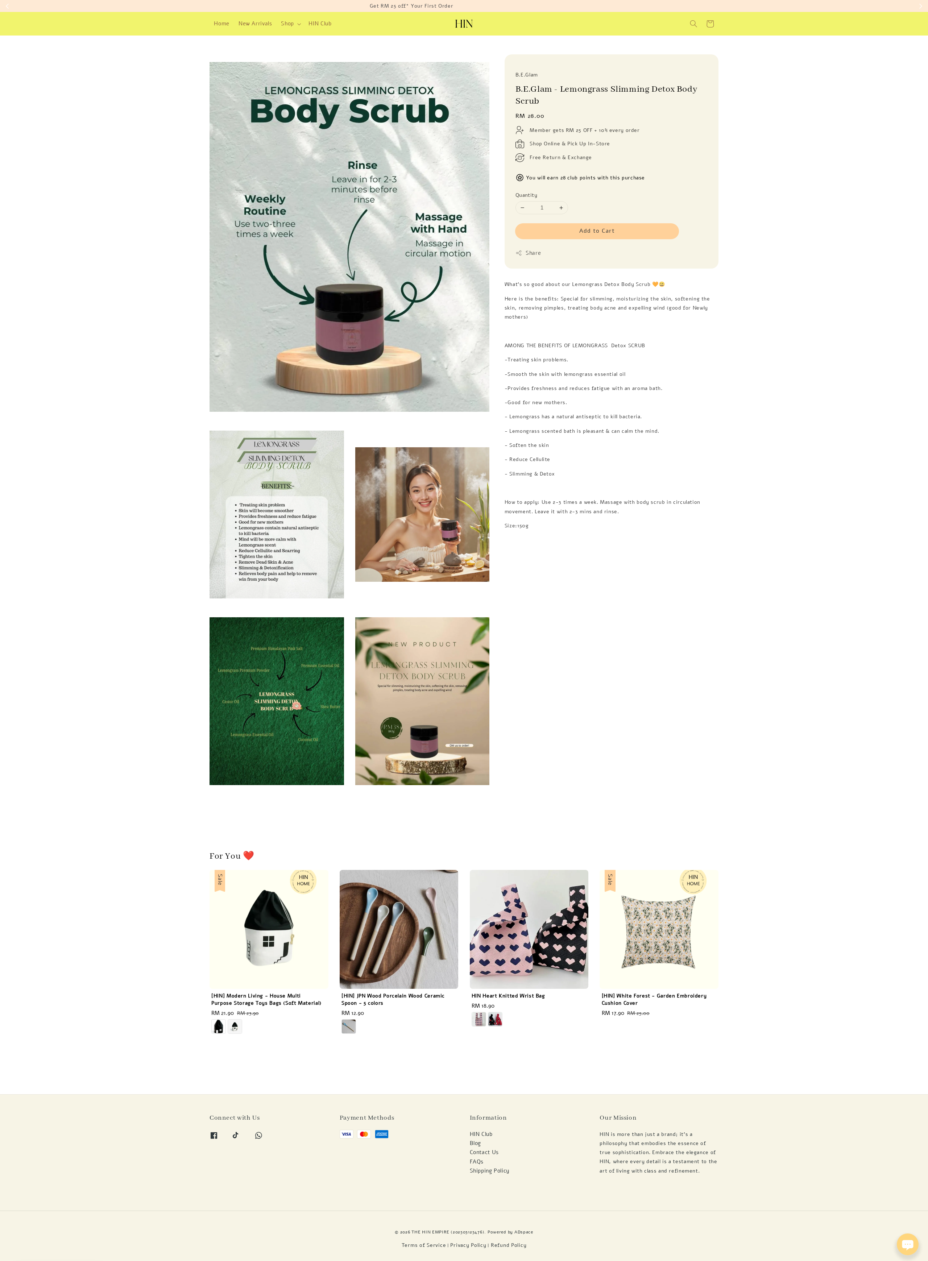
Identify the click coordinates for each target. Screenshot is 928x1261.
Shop (287, 23)
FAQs (477, 1161)
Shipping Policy (490, 1170)
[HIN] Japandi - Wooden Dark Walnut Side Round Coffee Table (67, 1241)
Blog (475, 1143)
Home (221, 23)
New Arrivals (255, 23)
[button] (693, 24)
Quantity (526, 195)
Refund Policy (508, 1245)
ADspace (523, 1232)
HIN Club (319, 23)
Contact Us (484, 1152)
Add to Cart (597, 231)
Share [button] (533, 253)
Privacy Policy (468, 1245)
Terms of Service (424, 1245)
